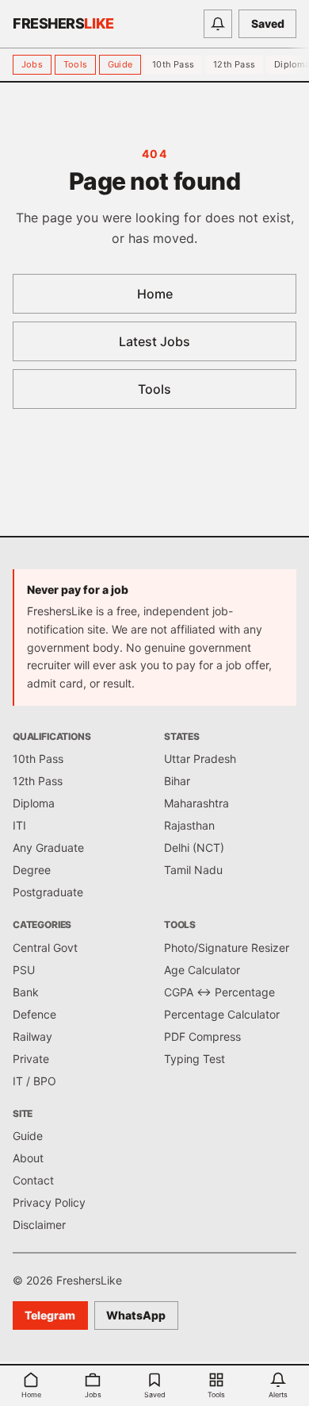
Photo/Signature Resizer (226, 947)
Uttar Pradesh (200, 758)
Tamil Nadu (193, 869)
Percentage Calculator (222, 1014)
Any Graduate (48, 847)
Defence (34, 1014)
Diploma (34, 803)
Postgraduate (48, 892)
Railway (32, 1036)
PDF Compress (202, 1036)
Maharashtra (196, 803)
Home (155, 294)
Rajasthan (189, 825)
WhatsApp (136, 1315)
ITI (19, 825)
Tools (75, 64)
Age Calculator (202, 969)
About (28, 1158)
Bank (26, 992)
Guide (120, 64)
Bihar (177, 781)
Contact (33, 1180)
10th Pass (173, 64)
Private (31, 1058)
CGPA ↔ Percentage (219, 992)
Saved (267, 23)
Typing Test (194, 1058)
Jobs (32, 64)
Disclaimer (39, 1224)
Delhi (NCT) (194, 847)
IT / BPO (34, 1081)
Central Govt (45, 947)
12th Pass (234, 64)
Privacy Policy (49, 1202)
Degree (32, 869)
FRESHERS (63, 23)
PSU (24, 969)
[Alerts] (218, 24)
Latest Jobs (154, 341)
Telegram (50, 1315)
